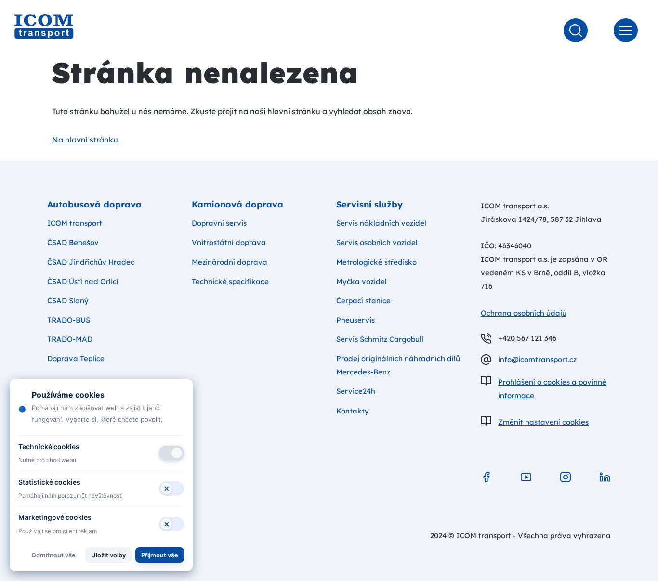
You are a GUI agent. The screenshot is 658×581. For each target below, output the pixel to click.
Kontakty (352, 410)
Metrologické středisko (376, 262)
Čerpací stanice (363, 300)
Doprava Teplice (76, 358)
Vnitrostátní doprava (229, 242)
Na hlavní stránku (85, 139)
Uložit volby (108, 555)
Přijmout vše (159, 555)
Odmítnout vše (53, 555)
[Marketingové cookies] (171, 524)
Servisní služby (369, 204)
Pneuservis (355, 319)
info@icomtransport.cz (537, 359)
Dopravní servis (219, 223)
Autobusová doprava (94, 204)
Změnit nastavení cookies (543, 421)
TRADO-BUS (68, 319)
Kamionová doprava (237, 204)
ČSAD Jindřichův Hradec (90, 262)
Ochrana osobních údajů (523, 313)
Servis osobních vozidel (377, 242)
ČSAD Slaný (68, 300)
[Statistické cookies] (171, 488)
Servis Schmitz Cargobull (379, 339)
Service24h (355, 391)
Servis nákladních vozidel (381, 223)
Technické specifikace (230, 281)
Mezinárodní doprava (229, 262)
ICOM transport (74, 223)
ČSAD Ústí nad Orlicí (82, 281)
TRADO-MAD (69, 339)
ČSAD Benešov (73, 242)
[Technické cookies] (171, 453)
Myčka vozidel (361, 281)
